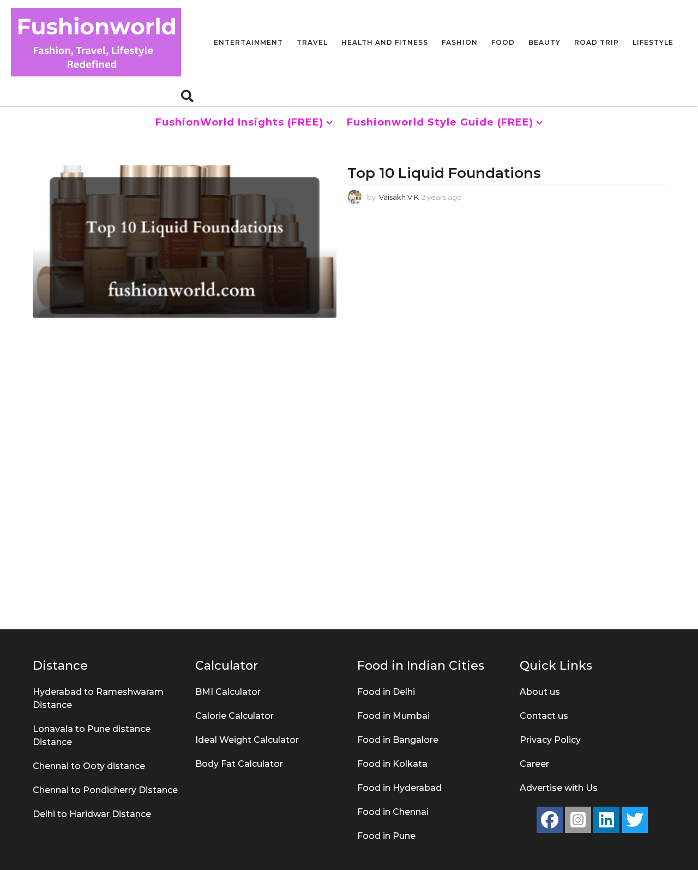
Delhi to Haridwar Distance (92, 814)
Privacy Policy (550, 740)
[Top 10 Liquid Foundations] (184, 241)
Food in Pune (386, 836)
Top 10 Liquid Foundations (446, 173)
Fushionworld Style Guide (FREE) (440, 122)
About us (540, 692)
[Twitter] (635, 820)
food (503, 42)
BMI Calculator (228, 692)
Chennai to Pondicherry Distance (105, 790)
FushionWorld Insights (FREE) (239, 122)
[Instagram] (578, 820)
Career (534, 764)
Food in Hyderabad (399, 788)
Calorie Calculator (234, 716)
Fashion (460, 42)
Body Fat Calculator (239, 764)
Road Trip (596, 42)
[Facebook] (550, 820)
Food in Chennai (393, 812)
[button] (187, 95)
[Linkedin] (606, 820)
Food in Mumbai (393, 716)
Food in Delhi (386, 692)
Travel (312, 42)
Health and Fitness (384, 42)
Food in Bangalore (397, 740)
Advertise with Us (559, 788)
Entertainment (248, 42)
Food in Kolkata (392, 764)
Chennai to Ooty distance (89, 766)
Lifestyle (653, 42)
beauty (544, 42)
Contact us (544, 716)
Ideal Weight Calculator (247, 740)
